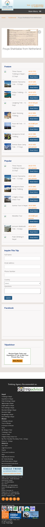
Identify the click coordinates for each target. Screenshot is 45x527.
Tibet (3, 428)
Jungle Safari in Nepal (8, 405)
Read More (34, 77)
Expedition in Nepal (7, 399)
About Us (5, 443)
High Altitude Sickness (8, 456)
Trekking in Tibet (7, 432)
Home (4, 18)
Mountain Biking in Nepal (9, 410)
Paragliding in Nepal (7, 414)
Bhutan (4, 419)
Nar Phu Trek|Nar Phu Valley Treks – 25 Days (15, 439)
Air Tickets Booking (7, 459)
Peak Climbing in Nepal (8, 401)
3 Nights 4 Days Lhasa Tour (9, 436)
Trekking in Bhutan (7, 421)
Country (7, 280)
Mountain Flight (6, 412)
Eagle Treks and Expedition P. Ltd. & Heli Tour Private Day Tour (17, 355)
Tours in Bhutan (6, 423)
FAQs (3, 454)
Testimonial (12, 18)
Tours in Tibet (6, 434)
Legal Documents (7, 448)
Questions (8, 286)
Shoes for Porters (7, 465)
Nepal (4, 394)
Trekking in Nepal (7, 396)
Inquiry (4, 450)
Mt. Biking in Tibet (7, 430)
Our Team (5, 445)
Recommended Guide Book (10, 463)
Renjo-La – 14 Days (7, 441)
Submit (8, 298)
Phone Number (9, 271)
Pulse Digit (9, 523)
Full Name (8, 255)
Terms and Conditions (8, 452)
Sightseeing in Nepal (7, 403)
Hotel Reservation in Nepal (9, 461)
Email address (9, 263)
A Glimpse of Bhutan (8, 425)
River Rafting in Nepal (8, 407)
